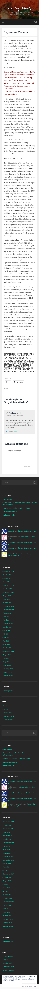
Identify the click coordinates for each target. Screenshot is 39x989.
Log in (5, 709)
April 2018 (6, 620)
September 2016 (8, 651)
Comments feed (8, 716)
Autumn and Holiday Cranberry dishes (16, 508)
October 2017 (7, 627)
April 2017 (6, 641)
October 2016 (7, 648)
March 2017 (7, 644)
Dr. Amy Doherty (19, 8)
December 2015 (8, 676)
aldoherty (11, 531)
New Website (7, 499)
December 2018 (8, 606)
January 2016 (7, 672)
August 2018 (7, 613)
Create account (8, 706)
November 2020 (8, 578)
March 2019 (7, 603)
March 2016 (7, 665)
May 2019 (6, 599)
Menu (3, 22)
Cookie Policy (10, 980)
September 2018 (8, 610)
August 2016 (7, 655)
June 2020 (6, 582)
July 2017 (6, 634)
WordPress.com (8, 720)
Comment (26, 467)
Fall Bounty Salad (9, 515)
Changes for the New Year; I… (22, 532)
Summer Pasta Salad (10, 512)
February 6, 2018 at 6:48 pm (14, 416)
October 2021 (7, 575)
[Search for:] (19, 482)
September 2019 (8, 592)
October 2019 (7, 589)
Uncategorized (8, 691)
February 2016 (8, 669)
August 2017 (7, 630)
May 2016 (6, 662)
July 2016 (6, 658)
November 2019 (8, 585)
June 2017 (6, 637)
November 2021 (8, 571)
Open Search (35, 22)
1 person (15, 431)
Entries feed (7, 713)
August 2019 (7, 596)
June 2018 (6, 617)
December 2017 (8, 624)
